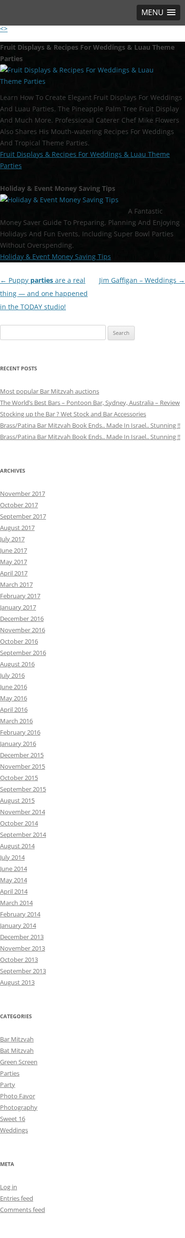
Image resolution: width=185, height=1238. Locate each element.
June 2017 (13, 550)
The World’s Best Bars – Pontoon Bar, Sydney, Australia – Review (90, 402)
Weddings (14, 1130)
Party (7, 1084)
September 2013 (23, 971)
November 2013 (22, 948)
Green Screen (18, 1062)
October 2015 (19, 777)
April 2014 (14, 891)
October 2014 (19, 823)
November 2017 (22, 493)
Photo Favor (17, 1096)
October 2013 (19, 959)
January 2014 (18, 925)
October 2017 (19, 505)
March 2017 (16, 584)
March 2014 (16, 902)
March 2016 (16, 721)
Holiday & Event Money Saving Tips (55, 256)
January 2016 (18, 743)
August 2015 (17, 800)
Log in (8, 1187)
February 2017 (20, 596)
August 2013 (17, 982)
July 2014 (12, 857)
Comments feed (22, 1209)
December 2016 (22, 618)
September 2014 (23, 834)
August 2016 (17, 664)
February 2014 (20, 914)
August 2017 (17, 527)
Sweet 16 (12, 1118)
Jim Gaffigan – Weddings (142, 280)
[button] (158, 12)
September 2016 (23, 652)
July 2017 (12, 539)
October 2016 (19, 641)
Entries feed (16, 1198)
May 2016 (13, 698)
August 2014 (17, 846)
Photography (18, 1107)
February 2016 (20, 732)
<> (4, 28)
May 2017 (13, 561)
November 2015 (22, 766)
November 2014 (22, 811)
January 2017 (18, 607)
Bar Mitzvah (17, 1039)
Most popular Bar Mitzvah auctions (49, 391)
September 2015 (23, 789)
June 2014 (13, 868)
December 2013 (22, 937)
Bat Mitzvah (17, 1050)
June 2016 (13, 686)
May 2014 (13, 880)
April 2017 (14, 573)
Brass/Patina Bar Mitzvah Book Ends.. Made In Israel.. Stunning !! (90, 425)
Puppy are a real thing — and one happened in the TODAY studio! (44, 293)
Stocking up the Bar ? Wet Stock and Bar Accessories (73, 414)
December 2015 (22, 755)
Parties (9, 1073)
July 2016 (12, 675)
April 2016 (14, 709)
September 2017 (23, 516)
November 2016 (22, 630)
